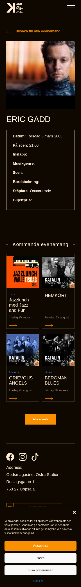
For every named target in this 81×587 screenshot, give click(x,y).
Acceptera (40, 545)
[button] (74, 512)
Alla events (40, 419)
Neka (41, 558)
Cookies (38, 581)
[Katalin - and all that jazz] (14, 8)
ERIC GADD (28, 119)
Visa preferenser (40, 570)
